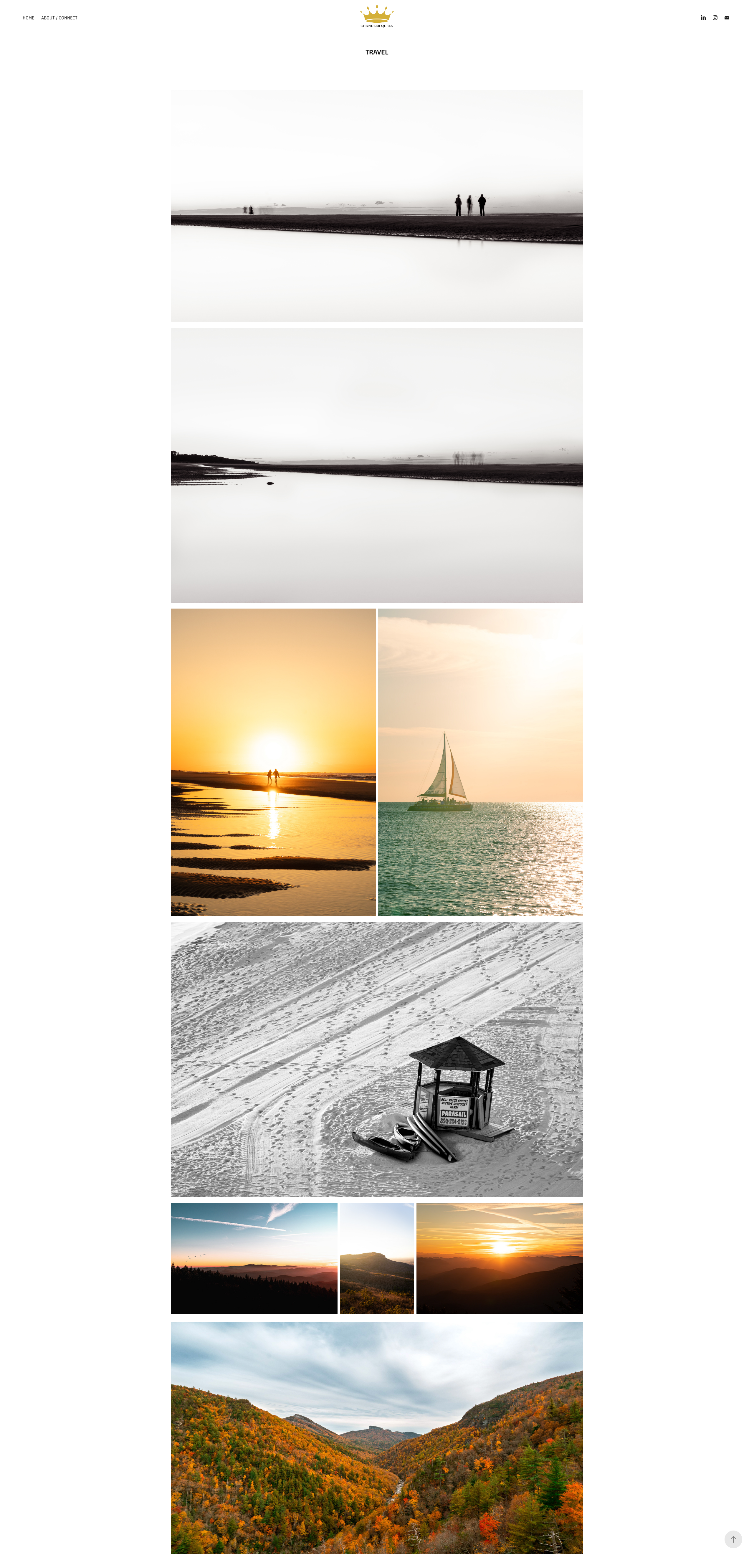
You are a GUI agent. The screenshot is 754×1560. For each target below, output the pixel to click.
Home (28, 17)
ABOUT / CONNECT (59, 17)
